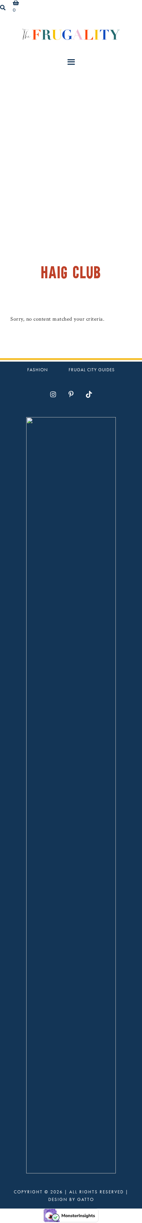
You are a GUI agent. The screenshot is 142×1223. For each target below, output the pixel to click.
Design (58, 1199)
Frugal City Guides (92, 370)
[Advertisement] (71, 148)
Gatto (85, 1199)
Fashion (37, 370)
